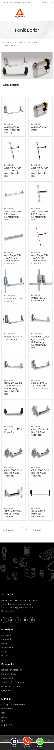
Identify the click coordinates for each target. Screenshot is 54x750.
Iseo (3, 712)
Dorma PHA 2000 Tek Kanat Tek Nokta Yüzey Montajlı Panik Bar (13, 388)
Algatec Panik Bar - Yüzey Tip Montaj (12, 129)
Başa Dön (10, 530)
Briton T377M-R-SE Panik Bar (40, 299)
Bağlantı (46, 2)
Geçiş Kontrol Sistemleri (12, 682)
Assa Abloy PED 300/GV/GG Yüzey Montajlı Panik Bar (12, 259)
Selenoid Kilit (7, 678)
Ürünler (18, 42)
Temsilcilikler (7, 647)
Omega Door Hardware (13, 704)
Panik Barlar (31, 42)
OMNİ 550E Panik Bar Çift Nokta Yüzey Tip (13, 513)
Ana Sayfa (6, 42)
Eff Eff (3, 721)
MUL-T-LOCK (7, 725)
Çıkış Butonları (8, 690)
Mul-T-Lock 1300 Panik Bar (13, 431)
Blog (3, 651)
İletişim (4, 655)
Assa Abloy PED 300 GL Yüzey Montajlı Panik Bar (39, 215)
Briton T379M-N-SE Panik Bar (13, 338)
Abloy (4, 717)
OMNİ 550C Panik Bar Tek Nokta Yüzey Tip (13, 473)
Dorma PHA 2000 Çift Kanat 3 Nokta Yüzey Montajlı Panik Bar (40, 342)
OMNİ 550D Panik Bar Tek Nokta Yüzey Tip (40, 473)
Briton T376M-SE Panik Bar (13, 300)
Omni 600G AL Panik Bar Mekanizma (38, 513)
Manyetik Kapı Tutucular (13, 686)
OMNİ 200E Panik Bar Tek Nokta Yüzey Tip (40, 432)
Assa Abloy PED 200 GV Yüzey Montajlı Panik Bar (39, 172)
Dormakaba (7, 708)
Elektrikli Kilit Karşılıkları (11, 669)
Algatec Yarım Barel (39, 128)
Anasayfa (6, 635)
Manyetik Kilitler (8, 674)
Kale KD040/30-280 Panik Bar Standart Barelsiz (40, 385)
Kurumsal (6, 639)
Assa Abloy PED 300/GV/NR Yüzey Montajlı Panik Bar (39, 259)
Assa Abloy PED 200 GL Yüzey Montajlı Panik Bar (12, 172)
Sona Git (37, 530)
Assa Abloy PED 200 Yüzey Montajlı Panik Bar (12, 215)
